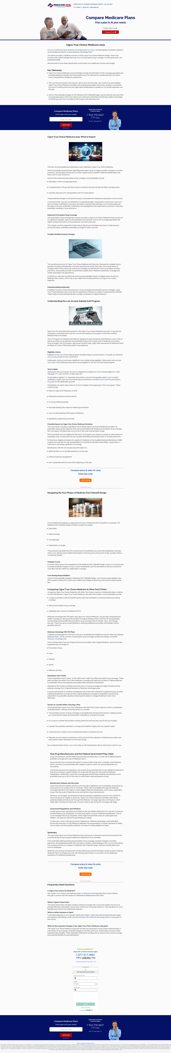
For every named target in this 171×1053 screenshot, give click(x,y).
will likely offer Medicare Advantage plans (93, 917)
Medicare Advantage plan (56, 639)
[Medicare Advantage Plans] (59, 5)
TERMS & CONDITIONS (82, 1043)
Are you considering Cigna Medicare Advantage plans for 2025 (70, 50)
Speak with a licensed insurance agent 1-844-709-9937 (93, 4)
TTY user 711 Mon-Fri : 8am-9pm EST (86, 7)
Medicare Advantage (91, 893)
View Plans (84, 480)
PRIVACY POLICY (91, 1043)
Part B (105, 619)
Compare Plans (110, 32)
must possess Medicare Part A (58, 357)
